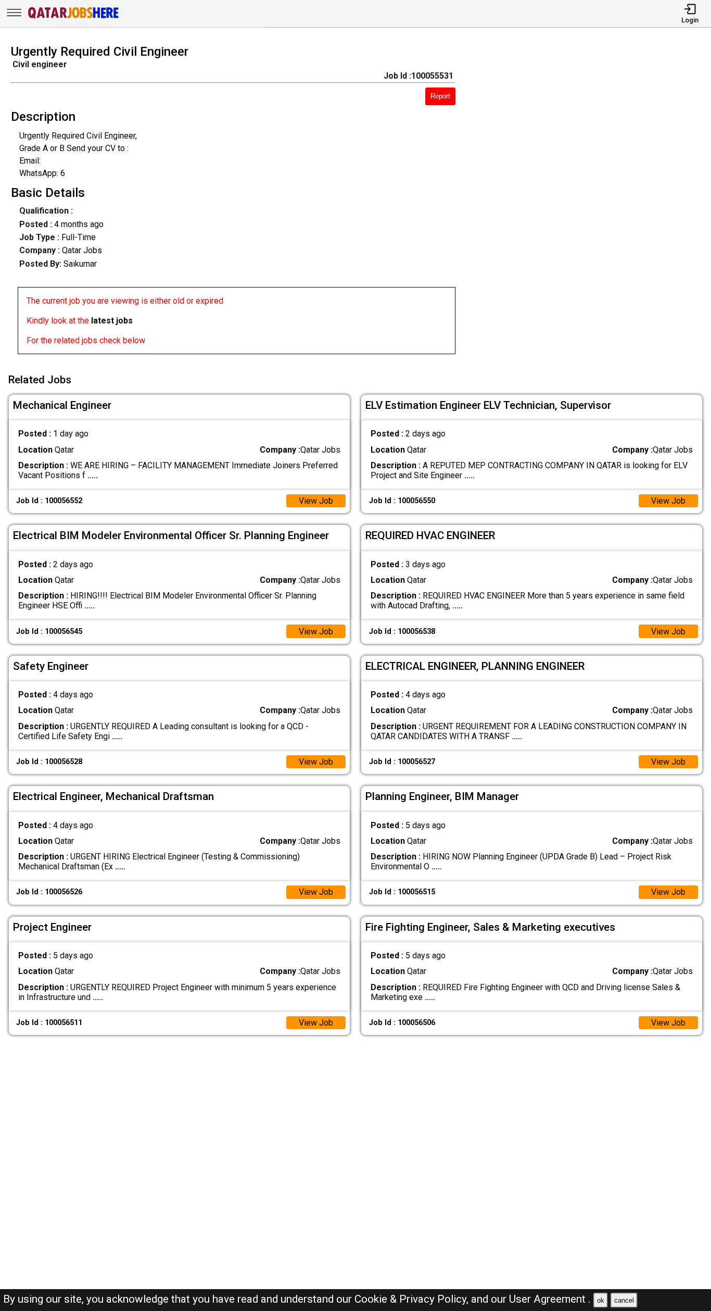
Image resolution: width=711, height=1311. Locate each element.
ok (600, 1300)
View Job (316, 501)
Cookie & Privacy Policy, (412, 1299)
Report (440, 96)
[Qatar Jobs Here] (73, 17)
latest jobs (112, 321)
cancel (624, 1300)
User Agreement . (550, 1299)
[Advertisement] (592, 203)
